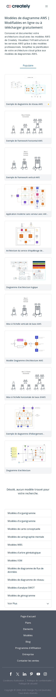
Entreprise (28, 654)
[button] (46, 6)
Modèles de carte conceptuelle (24, 529)
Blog (28, 641)
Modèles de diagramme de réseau (26, 579)
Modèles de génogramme (21, 595)
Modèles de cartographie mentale (26, 536)
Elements (28, 629)
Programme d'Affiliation (28, 648)
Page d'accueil (28, 616)
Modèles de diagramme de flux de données (26, 570)
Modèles (28, 635)
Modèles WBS (15, 544)
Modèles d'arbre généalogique (24, 552)
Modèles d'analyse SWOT (21, 587)
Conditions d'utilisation (13, 680)
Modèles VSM (15, 560)
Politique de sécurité (28, 683)
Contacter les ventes (28, 660)
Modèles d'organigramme (21, 513)
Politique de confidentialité (39, 680)
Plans (28, 622)
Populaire (28, 65)
